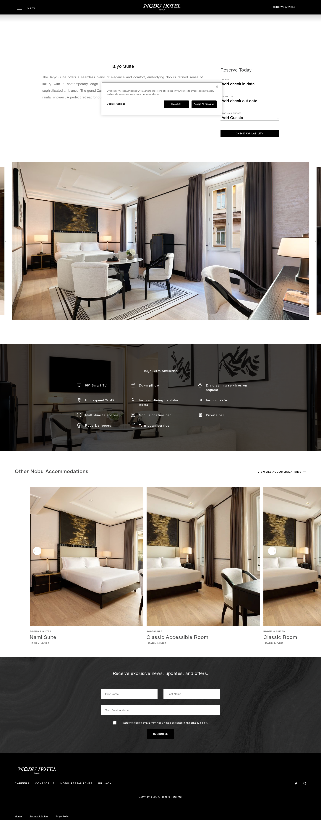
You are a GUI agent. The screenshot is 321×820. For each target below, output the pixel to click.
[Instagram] (304, 783)
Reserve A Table (284, 7)
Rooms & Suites (39, 817)
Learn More (39, 643)
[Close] (217, 86)
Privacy (105, 783)
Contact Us (45, 783)
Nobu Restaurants (76, 783)
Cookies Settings (116, 104)
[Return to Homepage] (160, 7)
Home (18, 817)
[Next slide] (313, 241)
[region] (161, 98)
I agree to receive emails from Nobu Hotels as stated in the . (165, 723)
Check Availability (249, 134)
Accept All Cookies (204, 104)
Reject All (176, 104)
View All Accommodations (279, 472)
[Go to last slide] (8, 241)
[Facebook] (296, 783)
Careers (22, 783)
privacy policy (199, 723)
